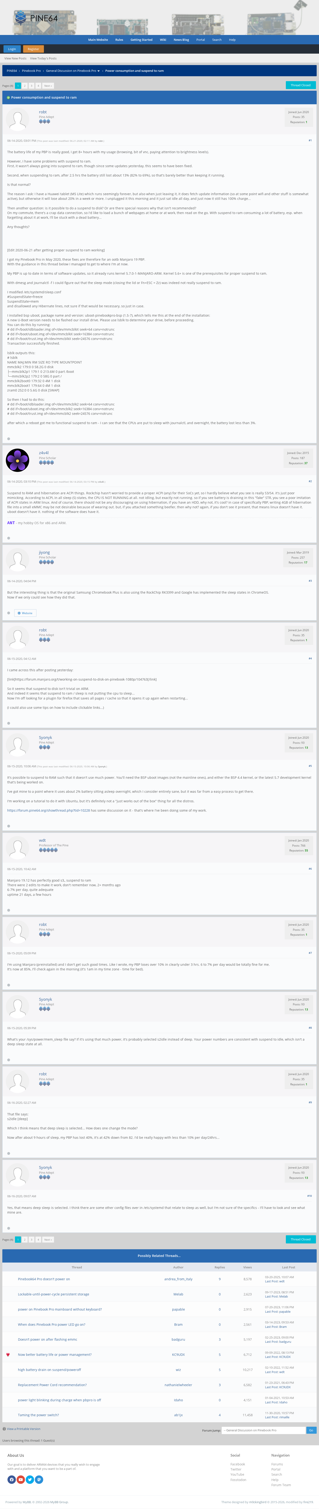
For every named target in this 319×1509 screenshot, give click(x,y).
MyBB (27, 1502)
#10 (309, 1196)
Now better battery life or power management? (55, 1354)
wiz (178, 1369)
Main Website (98, 40)
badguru (178, 1339)
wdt (42, 840)
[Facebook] (11, 1480)
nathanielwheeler (178, 1385)
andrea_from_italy (178, 1279)
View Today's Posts (43, 58)
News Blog (181, 40)
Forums (277, 1464)
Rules (119, 40)
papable (178, 1309)
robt (43, 111)
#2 (310, 481)
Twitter (235, 1469)
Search (217, 40)
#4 (310, 658)
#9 (310, 1102)
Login (12, 49)
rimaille (284, 1417)
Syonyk (45, 737)
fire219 (308, 1502)
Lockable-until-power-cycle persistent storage (53, 1294)
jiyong (44, 552)
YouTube (237, 1474)
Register (33, 49)
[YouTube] (21, 1480)
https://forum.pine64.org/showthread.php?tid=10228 (48, 810)
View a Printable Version (23, 1429)
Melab (178, 1294)
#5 (310, 766)
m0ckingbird (257, 1502)
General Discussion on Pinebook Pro (71, 71)
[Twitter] (30, 1480)
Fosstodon (238, 1480)
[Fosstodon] (39, 1480)
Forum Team (281, 1485)
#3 (310, 580)
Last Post (271, 1281)
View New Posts (15, 58)
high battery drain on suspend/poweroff (49, 1369)
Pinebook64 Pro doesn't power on (44, 1279)
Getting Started (141, 40)
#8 (310, 1027)
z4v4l (44, 452)
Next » (48, 85)
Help (232, 40)
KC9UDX (178, 1354)
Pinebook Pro (31, 71)
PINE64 (12, 71)
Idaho (178, 1400)
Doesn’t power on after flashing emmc (47, 1339)
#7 (310, 953)
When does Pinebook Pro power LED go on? (51, 1324)
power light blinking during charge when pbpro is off (59, 1400)
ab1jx (178, 1415)
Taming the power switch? (38, 1415)
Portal (200, 40)
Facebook (237, 1464)
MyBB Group (59, 1502)
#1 (310, 140)
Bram (178, 1324)
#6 (310, 868)
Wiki (163, 40)
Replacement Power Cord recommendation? (52, 1385)
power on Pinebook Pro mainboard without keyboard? (60, 1309)
